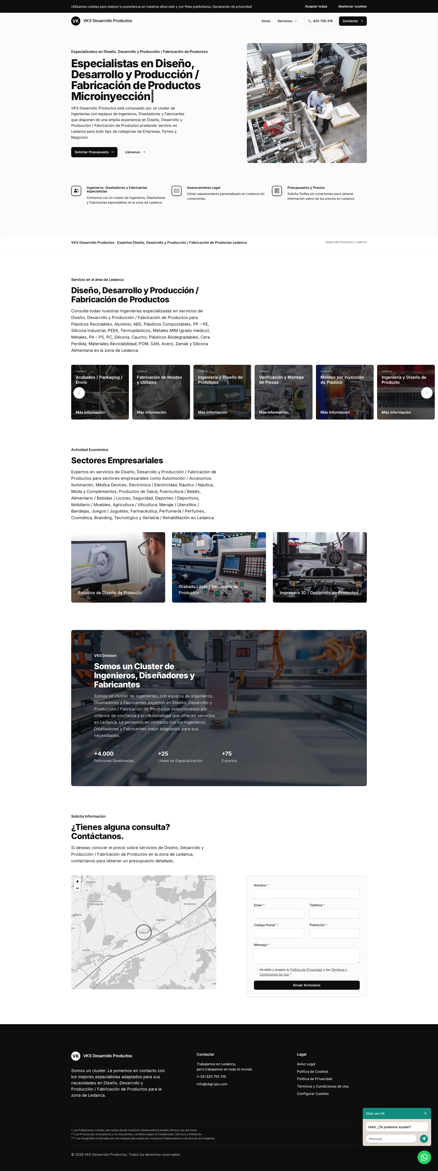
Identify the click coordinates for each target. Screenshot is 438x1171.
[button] (427, 393)
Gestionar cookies (352, 6)
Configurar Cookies (313, 1093)
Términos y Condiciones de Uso (323, 1086)
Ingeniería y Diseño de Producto (404, 380)
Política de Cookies (312, 1071)
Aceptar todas (316, 6)
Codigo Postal (266, 925)
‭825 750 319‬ (323, 21)
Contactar (350, 21)
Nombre (261, 885)
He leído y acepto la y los (303, 972)
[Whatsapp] (424, 1157)
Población (318, 925)
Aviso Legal (306, 1064)
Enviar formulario (307, 985)
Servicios (285, 21)
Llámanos (132, 152)
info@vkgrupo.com (212, 1084)
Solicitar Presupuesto (92, 152)
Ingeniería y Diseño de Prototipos (220, 380)
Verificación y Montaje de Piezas (281, 380)
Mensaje (261, 945)
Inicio (266, 21)
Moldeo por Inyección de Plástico (342, 380)
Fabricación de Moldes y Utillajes (159, 380)
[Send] (424, 1139)
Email (259, 905)
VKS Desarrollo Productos (107, 20)
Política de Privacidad (306, 970)
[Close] (425, 1113)
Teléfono (317, 905)
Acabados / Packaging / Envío (99, 380)
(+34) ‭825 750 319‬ (211, 1076)
